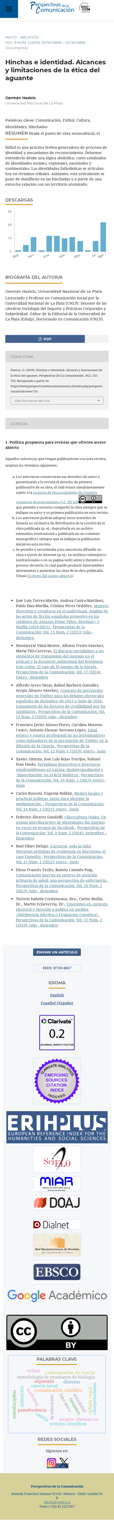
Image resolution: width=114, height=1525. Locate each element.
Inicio (11, 37)
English (57, 995)
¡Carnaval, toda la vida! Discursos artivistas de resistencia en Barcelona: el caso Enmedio (61, 851)
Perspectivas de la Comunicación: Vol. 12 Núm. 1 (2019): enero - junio (61, 748)
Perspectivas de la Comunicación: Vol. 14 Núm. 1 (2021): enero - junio (60, 806)
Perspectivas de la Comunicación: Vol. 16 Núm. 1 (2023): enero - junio (61, 780)
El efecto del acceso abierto (49, 575)
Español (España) (57, 1002)
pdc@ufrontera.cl (57, 1502)
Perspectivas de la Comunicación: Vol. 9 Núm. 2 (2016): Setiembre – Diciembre (61, 833)
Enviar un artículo (57, 952)
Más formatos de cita (32, 401)
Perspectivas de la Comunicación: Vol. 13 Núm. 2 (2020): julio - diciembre (60, 714)
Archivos (29, 37)
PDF (47, 339)
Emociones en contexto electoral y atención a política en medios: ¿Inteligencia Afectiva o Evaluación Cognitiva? (62, 909)
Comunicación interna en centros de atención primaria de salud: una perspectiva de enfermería (61, 877)
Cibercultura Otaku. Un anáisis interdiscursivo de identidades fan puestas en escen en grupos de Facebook (61, 822)
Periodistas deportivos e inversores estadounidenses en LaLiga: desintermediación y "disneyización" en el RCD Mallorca (59, 769)
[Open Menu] (9, 9)
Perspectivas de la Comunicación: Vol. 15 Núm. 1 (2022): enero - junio (59, 859)
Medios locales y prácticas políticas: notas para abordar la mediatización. (59, 798)
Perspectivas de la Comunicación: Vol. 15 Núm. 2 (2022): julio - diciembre (54, 632)
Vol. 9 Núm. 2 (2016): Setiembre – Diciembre (45, 42)
